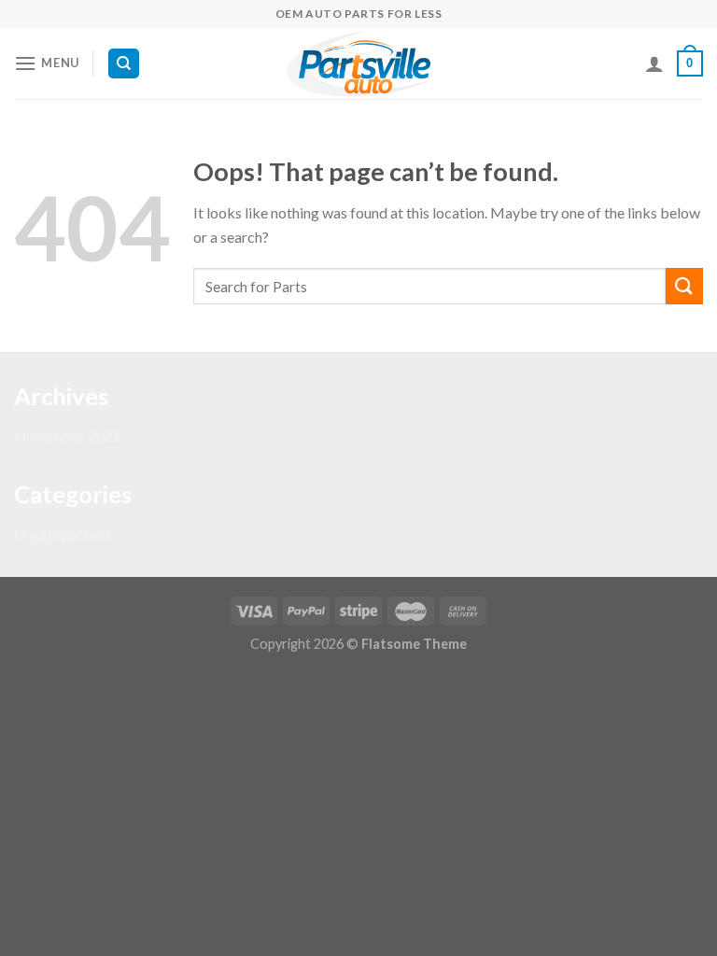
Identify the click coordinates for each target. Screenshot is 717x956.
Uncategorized (62, 533)
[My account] (654, 63)
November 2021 (67, 435)
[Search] (123, 64)
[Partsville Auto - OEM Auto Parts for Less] (358, 63)
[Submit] (684, 286)
